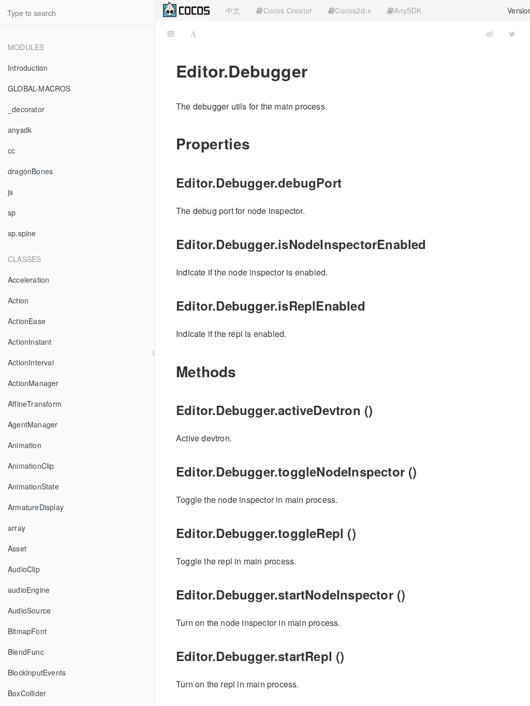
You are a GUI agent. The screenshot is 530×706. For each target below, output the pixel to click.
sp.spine (22, 233)
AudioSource (29, 610)
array (16, 528)
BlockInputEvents (37, 672)
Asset (17, 548)
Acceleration (28, 279)
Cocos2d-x (353, 10)
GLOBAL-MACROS (39, 88)
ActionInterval (31, 362)
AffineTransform (35, 403)
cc (11, 150)
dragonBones (30, 171)
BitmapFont (27, 631)
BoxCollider (27, 693)
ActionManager (33, 383)
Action (18, 300)
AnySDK (407, 10)
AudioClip (24, 569)
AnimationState (33, 486)
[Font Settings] (193, 34)
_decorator (26, 109)
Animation (24, 445)
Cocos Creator (288, 10)
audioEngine (29, 590)
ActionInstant (30, 341)
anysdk (20, 130)
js (10, 192)
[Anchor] (257, 143)
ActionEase (27, 321)
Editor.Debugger (346, 33)
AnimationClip (31, 466)
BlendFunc (26, 652)
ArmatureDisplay (36, 507)
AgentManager (32, 424)
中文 (233, 10)
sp (12, 212)
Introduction (28, 68)
